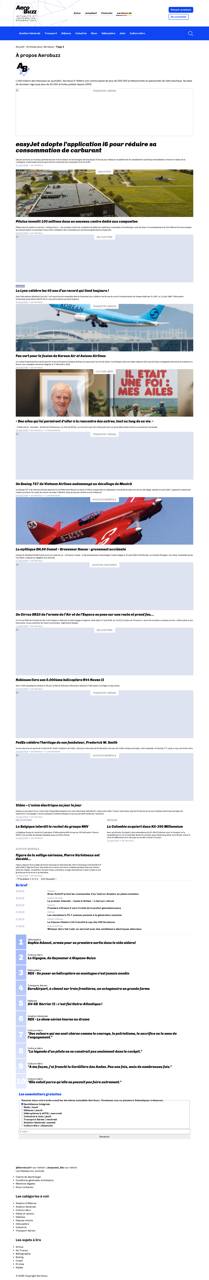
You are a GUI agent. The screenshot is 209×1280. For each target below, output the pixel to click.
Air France (22, 1250)
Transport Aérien (104, 90)
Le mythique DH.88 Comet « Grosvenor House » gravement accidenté (71, 549)
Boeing (19, 1257)
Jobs (122, 33)
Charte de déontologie (28, 1176)
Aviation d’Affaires (26, 1203)
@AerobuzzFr (24, 1167)
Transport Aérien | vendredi (40, 1119)
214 (43, 878)
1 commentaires (52, 495)
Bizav (94, 33)
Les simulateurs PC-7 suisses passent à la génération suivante (84, 915)
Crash (19, 1260)
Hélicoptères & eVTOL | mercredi (42, 1113)
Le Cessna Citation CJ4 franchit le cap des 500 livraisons (81, 922)
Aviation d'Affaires (104, 564)
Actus (77, 13)
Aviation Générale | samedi (39, 1122)
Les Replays (23, 1170)
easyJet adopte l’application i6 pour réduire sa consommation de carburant (86, 147)
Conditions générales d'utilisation (35, 1180)
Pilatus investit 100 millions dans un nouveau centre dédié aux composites (77, 221)
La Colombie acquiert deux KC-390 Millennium (145, 826)
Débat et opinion (25, 1213)
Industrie (81, 33)
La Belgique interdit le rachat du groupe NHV (52, 826)
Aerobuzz (38, 165)
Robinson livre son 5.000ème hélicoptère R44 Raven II (60, 680)
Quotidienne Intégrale (36, 1104)
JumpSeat (91, 13)
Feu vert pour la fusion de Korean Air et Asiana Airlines (61, 356)
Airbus (19, 1246)
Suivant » (51, 878)
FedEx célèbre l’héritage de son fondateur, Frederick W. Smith (66, 742)
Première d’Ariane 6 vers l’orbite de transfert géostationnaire (84, 908)
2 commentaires (52, 430)
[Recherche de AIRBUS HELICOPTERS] (190, 33)
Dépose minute (24, 1220)
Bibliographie (23, 1253)
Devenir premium (181, 9)
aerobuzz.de (124, 13)
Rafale (19, 1267)
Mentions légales (25, 1183)
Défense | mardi (32, 1110)
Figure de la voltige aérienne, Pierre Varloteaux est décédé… (58, 857)
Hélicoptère (108, 33)
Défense (66, 33)
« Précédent (22, 878)
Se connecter (179, 16)
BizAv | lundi (30, 1107)
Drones (20, 1264)
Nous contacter (25, 1187)
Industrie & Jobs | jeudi (37, 1116)
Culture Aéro (137, 33)
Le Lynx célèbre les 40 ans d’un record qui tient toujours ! (62, 291)
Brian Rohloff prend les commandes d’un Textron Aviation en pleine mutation (93, 893)
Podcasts (106, 13)
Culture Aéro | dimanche (38, 1125)
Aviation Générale (29, 33)
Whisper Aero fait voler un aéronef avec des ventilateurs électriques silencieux (94, 929)
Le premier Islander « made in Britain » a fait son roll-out (80, 901)
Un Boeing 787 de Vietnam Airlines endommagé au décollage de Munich (74, 484)
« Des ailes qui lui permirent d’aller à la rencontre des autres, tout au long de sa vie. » (84, 421)
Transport (51, 33)
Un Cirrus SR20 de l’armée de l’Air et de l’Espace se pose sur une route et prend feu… (85, 614)
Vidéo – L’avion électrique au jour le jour (49, 805)
